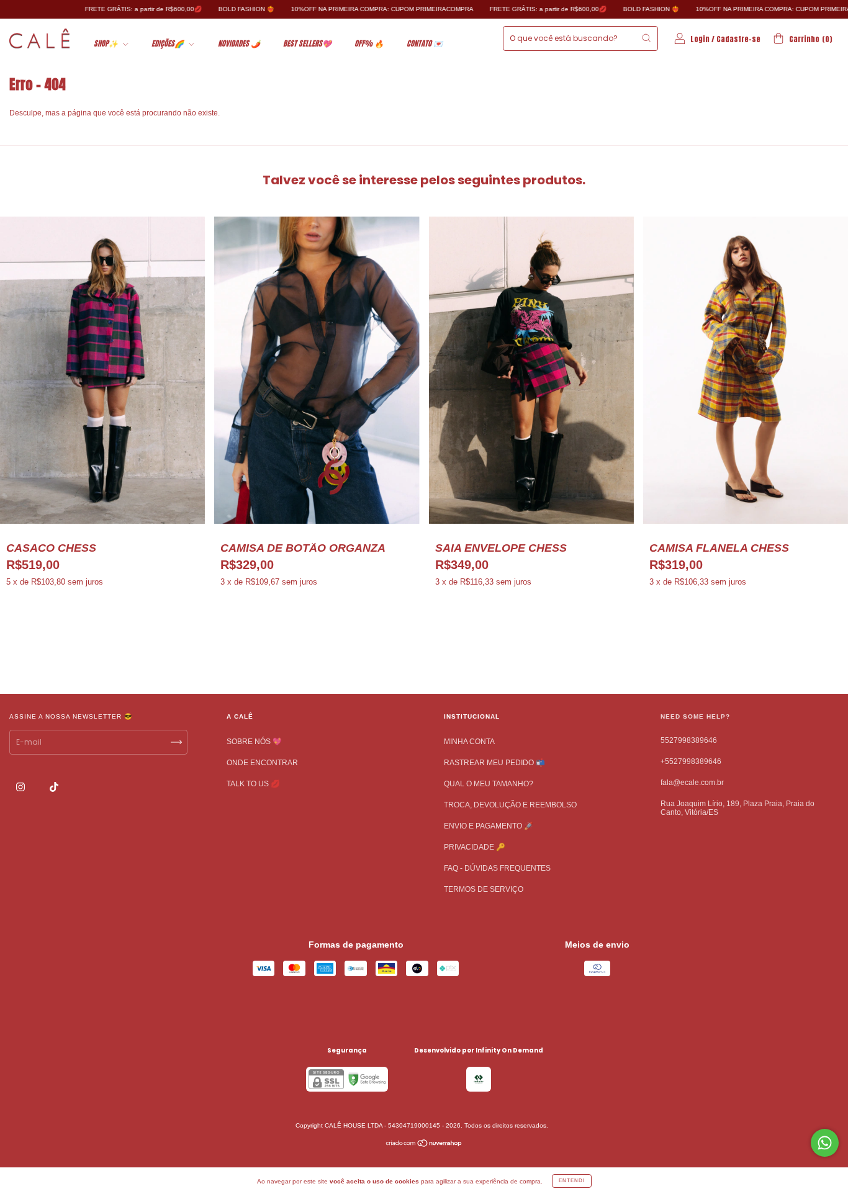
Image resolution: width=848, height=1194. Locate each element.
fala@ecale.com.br (692, 782)
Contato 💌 (425, 43)
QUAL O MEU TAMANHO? (488, 783)
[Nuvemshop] (424, 1144)
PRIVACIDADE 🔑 (474, 847)
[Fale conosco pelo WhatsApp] (825, 1143)
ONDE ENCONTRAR (262, 762)
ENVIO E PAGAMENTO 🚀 (488, 826)
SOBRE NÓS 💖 (254, 741)
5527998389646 (689, 740)
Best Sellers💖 (307, 43)
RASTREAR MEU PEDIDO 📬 (494, 762)
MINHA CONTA (469, 741)
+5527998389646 (691, 761)
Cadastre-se (738, 39)
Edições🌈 (168, 43)
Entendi (572, 1180)
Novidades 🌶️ (239, 43)
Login (700, 39)
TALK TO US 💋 (253, 783)
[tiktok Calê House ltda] (54, 787)
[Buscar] (646, 37)
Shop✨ (107, 43)
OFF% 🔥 (369, 43)
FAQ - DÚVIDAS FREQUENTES (497, 868)
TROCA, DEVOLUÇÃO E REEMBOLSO (510, 805)
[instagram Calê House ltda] (21, 787)
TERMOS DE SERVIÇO (483, 889)
